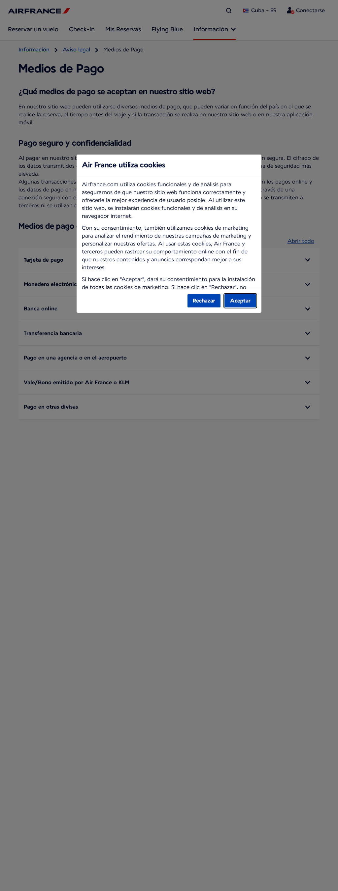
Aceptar (240, 301)
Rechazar (204, 301)
